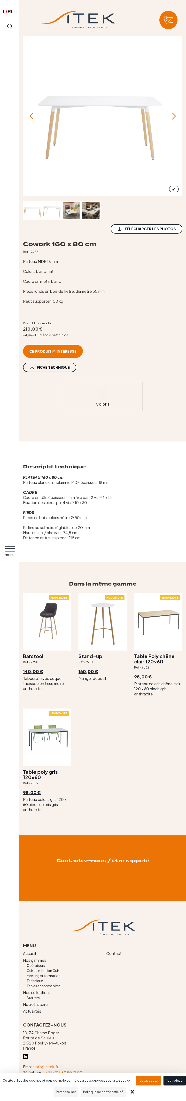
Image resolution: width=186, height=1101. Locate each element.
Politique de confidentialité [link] (103, 1092)
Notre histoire (35, 1004)
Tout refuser (174, 1080)
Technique (35, 981)
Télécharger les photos (150, 229)
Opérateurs (36, 965)
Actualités (32, 1011)
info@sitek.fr (46, 1066)
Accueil (29, 953)
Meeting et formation (44, 975)
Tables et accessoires (44, 986)
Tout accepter (148, 1080)
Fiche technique (53, 367)
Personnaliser (66, 1092)
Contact (114, 953)
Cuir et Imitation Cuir (43, 970)
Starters (33, 997)
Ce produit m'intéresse (53, 351)
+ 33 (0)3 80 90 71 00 (63, 1072)
